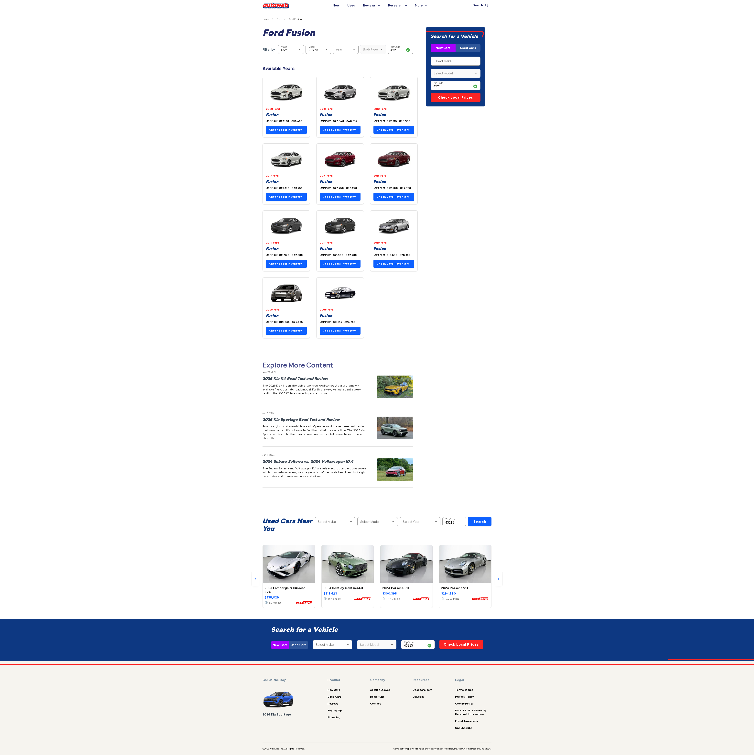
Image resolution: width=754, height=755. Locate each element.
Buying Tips (335, 710)
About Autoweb (380, 690)
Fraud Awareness (466, 721)
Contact (375, 703)
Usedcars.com (422, 690)
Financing (334, 717)
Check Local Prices (455, 97)
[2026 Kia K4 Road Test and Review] (395, 387)
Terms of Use (464, 690)
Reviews (333, 703)
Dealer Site (377, 696)
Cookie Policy (464, 703)
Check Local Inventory (285, 129)
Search (479, 521)
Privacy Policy (464, 696)
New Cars (443, 48)
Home (266, 19)
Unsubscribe (463, 728)
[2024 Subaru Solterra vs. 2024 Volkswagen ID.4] (395, 469)
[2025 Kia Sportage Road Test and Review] (395, 428)
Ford (279, 19)
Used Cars (468, 48)
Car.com (418, 696)
